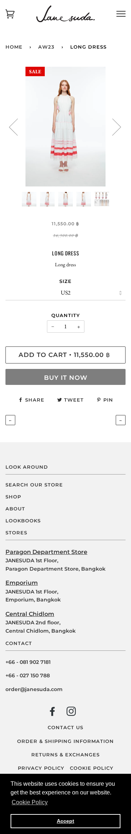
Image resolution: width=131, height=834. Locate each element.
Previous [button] (17, 127)
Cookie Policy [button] (30, 802)
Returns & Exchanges (65, 754)
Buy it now (65, 377)
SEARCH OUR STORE (34, 485)
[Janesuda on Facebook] (52, 713)
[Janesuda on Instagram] (71, 713)
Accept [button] (65, 821)
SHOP (13, 497)
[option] (65, 126)
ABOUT (15, 509)
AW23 (46, 47)
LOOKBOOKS (23, 520)
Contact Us (65, 727)
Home (14, 47)
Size (65, 281)
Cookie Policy (92, 768)
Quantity (65, 315)
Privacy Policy (41, 768)
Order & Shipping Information (65, 741)
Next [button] (112, 127)
